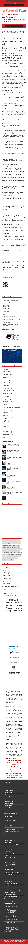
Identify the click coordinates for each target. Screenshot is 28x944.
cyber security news (15, 545)
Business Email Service (9, 903)
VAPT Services (6, 314)
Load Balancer (6, 308)
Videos (4, 424)
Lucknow (7, 552)
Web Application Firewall (8, 431)
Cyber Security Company (7, 545)
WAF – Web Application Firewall (10, 302)
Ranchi (15, 556)
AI (7, 496)
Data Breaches (6, 377)
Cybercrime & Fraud (7, 376)
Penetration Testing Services (9, 316)
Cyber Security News (11, 31)
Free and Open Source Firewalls (9, 595)
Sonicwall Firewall (7, 580)
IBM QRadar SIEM (7, 589)
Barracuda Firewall (7, 578)
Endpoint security (6, 382)
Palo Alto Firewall (6, 570)
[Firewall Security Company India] (14, 12)
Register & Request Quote (10, 19)
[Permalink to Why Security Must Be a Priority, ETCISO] (4, 465)
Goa (18, 547)
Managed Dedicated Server (10, 883)
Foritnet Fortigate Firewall (8, 390)
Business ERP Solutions (10, 894)
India (3, 550)
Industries (5, 396)
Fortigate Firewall (6, 572)
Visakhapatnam (5, 559)
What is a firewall (6, 432)
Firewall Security (6, 385)
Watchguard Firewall (7, 577)
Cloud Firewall (6, 305)
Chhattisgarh (9, 543)
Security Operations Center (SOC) (10, 407)
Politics (4, 402)
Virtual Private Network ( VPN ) (9, 310)
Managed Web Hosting (9, 874)
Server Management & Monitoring (12, 890)
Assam (18, 540)
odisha (4, 556)
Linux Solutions (8, 887)
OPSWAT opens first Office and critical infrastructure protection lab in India (14, 457)
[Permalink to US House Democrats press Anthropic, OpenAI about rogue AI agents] (4, 447)
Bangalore (4, 541)
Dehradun (4, 547)
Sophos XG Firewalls (7, 417)
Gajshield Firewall (7, 581)
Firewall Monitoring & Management (10, 300)
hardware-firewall (6, 394)
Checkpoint (5, 369)
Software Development (9, 892)
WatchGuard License (7, 429)
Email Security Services (8, 322)
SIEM (4, 409)
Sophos (4, 415)
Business (5, 368)
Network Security (14, 554)
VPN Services (6, 426)
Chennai (4, 543)
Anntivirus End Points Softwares (12, 872)
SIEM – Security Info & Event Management (12, 319)
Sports (4, 418)
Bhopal (8, 541)
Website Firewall (6, 303)
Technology (5, 421)
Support (4, 420)
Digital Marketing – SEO (9, 879)
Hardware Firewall (7, 393)
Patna (7, 556)
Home (4, 31)
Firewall (4, 383)
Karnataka (14, 550)
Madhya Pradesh (13, 552)
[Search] (25, 1)
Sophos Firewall (6, 575)
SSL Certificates (8, 881)
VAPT (4, 423)
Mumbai (9, 554)
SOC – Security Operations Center (10, 321)
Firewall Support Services (8, 298)
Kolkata (4, 552)
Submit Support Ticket (14, 777)
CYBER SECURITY (7, 317)
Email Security (6, 380)
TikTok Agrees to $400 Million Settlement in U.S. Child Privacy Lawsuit (13, 451)
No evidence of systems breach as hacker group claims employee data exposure (14, 492)
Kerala (18, 550)
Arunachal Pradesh (12, 540)
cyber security (17, 543)
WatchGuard (11, 559)
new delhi (19, 554)
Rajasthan (11, 556)
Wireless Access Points (8, 434)
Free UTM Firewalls (7, 391)
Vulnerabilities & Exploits (8, 428)
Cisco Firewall (6, 567)
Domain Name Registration (10, 901)
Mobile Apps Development (10, 896)
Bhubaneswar (13, 541)
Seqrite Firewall (6, 583)
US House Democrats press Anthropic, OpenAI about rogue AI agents (14, 445)
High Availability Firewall (8, 306)
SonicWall (5, 412)
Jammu (10, 550)
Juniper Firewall (6, 565)
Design (4, 379)
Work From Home (7, 436)
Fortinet (15, 547)
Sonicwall (19, 556)
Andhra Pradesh (5, 540)
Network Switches (7, 401)
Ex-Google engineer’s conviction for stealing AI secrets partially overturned (14, 468)
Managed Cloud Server (9, 885)
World (4, 437)
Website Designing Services (10, 898)
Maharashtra (20, 552)
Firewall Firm (5, 940)
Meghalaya (4, 554)
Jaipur (4, 398)
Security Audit (6, 406)
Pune (4, 404)
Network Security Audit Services (10, 313)
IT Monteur (20, 943)
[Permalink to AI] (4, 500)
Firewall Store (6, 387)
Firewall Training (6, 311)
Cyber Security (6, 372)
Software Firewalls (7, 410)
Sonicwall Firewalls (7, 413)
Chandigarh (18, 541)
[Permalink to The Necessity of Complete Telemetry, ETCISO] (4, 489)
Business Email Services (10, 876)
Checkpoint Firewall (7, 569)
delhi (8, 547)
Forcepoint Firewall (7, 573)
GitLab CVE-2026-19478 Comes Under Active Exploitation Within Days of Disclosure (14, 474)
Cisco (13, 543)
